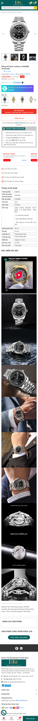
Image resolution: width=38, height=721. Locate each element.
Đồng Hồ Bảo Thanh (20, 713)
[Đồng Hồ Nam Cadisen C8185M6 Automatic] (19, 34)
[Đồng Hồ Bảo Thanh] (15, 3)
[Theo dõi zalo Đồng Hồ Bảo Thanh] (21, 648)
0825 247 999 (19, 123)
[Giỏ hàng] (34, 3)
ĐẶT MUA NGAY (19, 111)
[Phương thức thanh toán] (12, 708)
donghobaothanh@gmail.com (16, 682)
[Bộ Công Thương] (6, 685)
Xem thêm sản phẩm (19, 637)
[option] (19, 34)
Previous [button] (3, 34)
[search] (35, 7)
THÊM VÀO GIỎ (19, 118)
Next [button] (35, 34)
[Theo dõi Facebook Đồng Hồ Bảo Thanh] (16, 648)
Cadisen (12, 74)
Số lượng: (4, 105)
